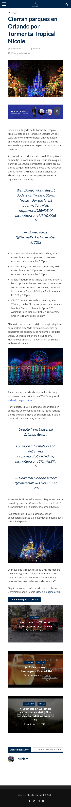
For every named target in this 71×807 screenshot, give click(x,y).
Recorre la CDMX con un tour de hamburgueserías (35, 624)
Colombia (29, 704)
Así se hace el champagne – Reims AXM (35, 669)
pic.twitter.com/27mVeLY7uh (35, 464)
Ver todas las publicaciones (48, 749)
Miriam (36, 48)
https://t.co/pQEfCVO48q (35, 456)
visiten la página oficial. (20, 400)
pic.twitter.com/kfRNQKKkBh (35, 218)
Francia (29, 662)
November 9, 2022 (43, 485)
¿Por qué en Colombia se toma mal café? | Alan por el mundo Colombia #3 (35, 714)
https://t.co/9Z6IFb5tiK (35, 210)
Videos (41, 662)
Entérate (13, 13)
